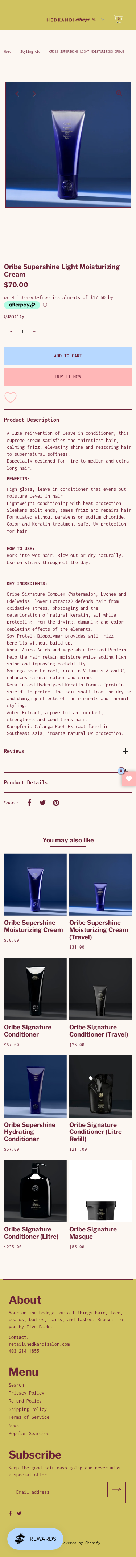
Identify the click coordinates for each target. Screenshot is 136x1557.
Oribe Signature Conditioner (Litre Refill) (95, 1132)
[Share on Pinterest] (55, 802)
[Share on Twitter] (42, 802)
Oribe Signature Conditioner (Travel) (98, 1031)
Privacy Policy (26, 1393)
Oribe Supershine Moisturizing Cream (33, 926)
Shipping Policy (28, 1409)
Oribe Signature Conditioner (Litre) (31, 1233)
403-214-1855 (24, 1351)
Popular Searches (29, 1433)
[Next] (35, 94)
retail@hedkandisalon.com (39, 1344)
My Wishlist (129, 778)
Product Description (31, 420)
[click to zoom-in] (119, 94)
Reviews (14, 751)
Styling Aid (30, 52)
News (14, 1425)
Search (16, 1385)
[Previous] (17, 94)
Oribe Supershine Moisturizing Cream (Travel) (98, 930)
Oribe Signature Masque (93, 1233)
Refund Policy (25, 1401)
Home (7, 52)
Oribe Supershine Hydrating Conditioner (29, 1132)
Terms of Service (29, 1417)
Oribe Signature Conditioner (27, 1031)
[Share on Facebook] (29, 802)
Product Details (26, 782)
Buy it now (68, 376)
